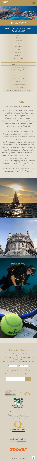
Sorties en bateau (18, 76)
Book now (18, 22)
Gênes (18, 73)
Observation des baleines (18, 67)
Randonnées (18, 55)
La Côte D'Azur (18, 87)
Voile (18, 49)
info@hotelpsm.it (12, 358)
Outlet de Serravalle (18, 79)
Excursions (18, 40)
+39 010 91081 (19, 31)
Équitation (18, 52)
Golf (18, 43)
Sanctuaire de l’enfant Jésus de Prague (18, 90)
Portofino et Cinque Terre (18, 70)
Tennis (18, 61)
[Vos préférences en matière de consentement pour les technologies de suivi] (33, 457)
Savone (18, 82)
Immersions (18, 46)
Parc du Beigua (18, 58)
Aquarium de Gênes (18, 64)
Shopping (18, 38)
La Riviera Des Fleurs (18, 84)
